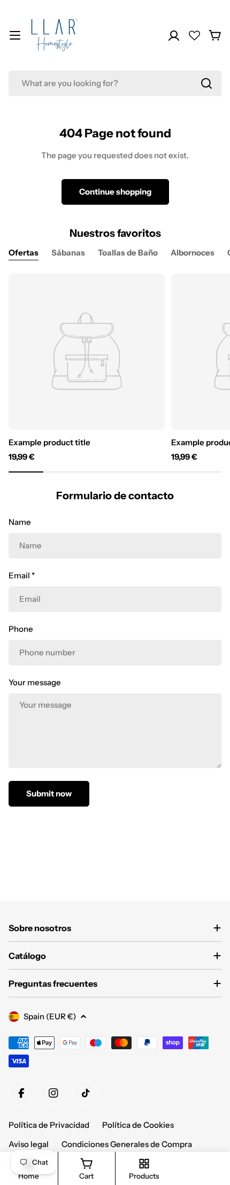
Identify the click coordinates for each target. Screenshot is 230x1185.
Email (22, 575)
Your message (35, 682)
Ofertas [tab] (24, 252)
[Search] (206, 83)
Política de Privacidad (49, 1125)
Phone (21, 629)
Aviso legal (29, 1144)
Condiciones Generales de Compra (127, 1144)
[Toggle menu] (15, 35)
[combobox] (115, 83)
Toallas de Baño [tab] (128, 252)
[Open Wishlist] (194, 35)
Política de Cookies (138, 1125)
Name (20, 522)
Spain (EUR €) (50, 1016)
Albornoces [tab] (192, 252)
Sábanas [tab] (68, 252)
